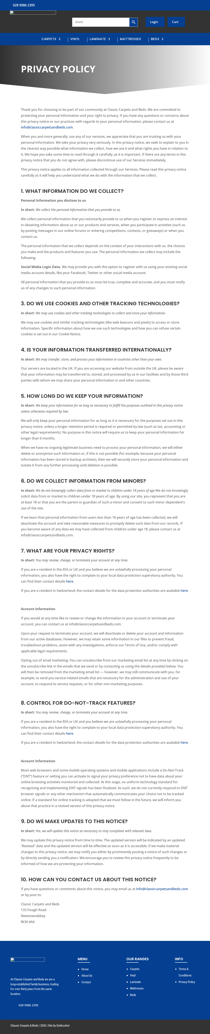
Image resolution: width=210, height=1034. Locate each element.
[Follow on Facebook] (201, 4)
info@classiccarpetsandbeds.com (47, 127)
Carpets (48, 39)
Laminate (98, 39)
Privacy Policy (187, 982)
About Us (86, 975)
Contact (86, 982)
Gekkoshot (63, 1025)
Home (85, 969)
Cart (175, 22)
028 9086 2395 (24, 5)
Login (154, 22)
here (69, 581)
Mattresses (130, 39)
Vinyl (75, 39)
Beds (155, 39)
